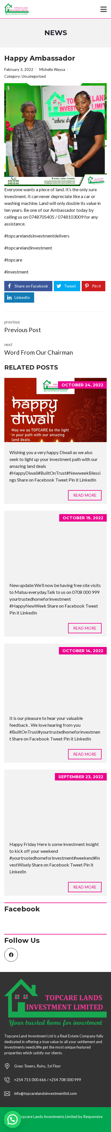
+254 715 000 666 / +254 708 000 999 (47, 1079)
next (38, 349)
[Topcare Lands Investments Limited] (14, 9)
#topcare (13, 259)
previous (22, 326)
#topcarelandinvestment (28, 247)
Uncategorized (34, 76)
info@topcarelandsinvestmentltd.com (45, 1093)
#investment (16, 271)
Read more (84, 495)
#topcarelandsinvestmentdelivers (36, 235)
